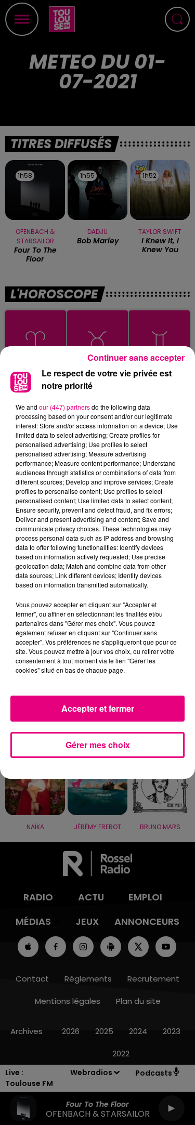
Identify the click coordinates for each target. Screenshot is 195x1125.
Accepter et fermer (97, 708)
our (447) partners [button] (64, 406)
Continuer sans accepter (136, 357)
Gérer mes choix (98, 745)
